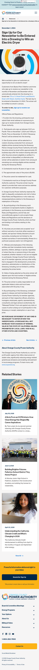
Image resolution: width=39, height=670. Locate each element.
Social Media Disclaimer (9, 653)
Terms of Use (20, 664)
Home (3, 18)
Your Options (7, 614)
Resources (6, 627)
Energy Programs (8, 610)
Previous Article (9, 340)
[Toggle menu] (33, 606)
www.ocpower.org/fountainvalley (23, 5)
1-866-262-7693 (9, 639)
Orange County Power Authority (16, 658)
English (25, 1)
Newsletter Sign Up (19, 577)
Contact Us (19, 646)
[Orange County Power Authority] (11, 13)
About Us (5, 619)
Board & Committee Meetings (13, 606)
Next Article (30, 340)
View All (18, 556)
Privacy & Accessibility (8, 664)
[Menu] (36, 13)
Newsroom (12, 18)
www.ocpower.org (8, 365)
